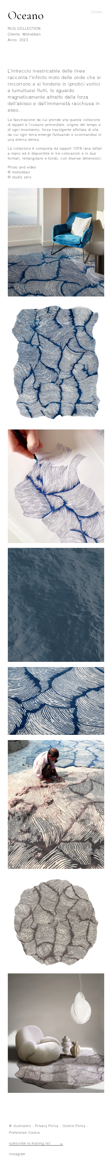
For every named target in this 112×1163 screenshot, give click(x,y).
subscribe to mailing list (36, 1143)
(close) (97, 12)
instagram (17, 1154)
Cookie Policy (74, 1126)
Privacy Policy (47, 1126)
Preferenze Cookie (24, 1133)
